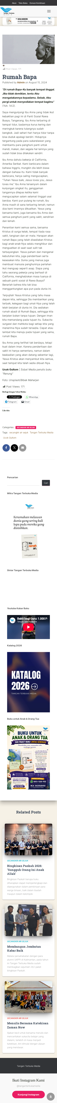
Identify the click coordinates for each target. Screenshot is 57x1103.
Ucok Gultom (9, 437)
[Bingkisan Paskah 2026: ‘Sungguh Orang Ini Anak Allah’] (28, 839)
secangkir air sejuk (18, 432)
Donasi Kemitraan (37, 3)
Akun (14, 3)
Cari (46, 482)
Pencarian (12, 477)
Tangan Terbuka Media (41, 432)
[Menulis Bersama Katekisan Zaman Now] (28, 996)
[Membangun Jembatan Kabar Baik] (28, 920)
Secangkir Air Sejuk (26, 427)
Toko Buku (23, 3)
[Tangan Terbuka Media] (8, 11)
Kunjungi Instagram (28, 1094)
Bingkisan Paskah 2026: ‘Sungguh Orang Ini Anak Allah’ (25, 870)
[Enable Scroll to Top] (51, 1097)
